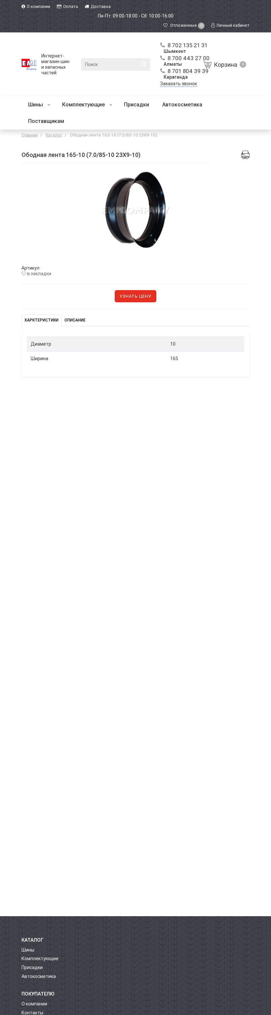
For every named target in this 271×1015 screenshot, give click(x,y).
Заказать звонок (178, 83)
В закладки (38, 273)
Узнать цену (135, 296)
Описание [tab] (75, 320)
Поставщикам (46, 121)
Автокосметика (182, 104)
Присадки (136, 104)
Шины (36, 104)
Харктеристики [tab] (41, 320)
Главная (29, 134)
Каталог (54, 134)
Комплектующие (84, 104)
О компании (34, 1003)
